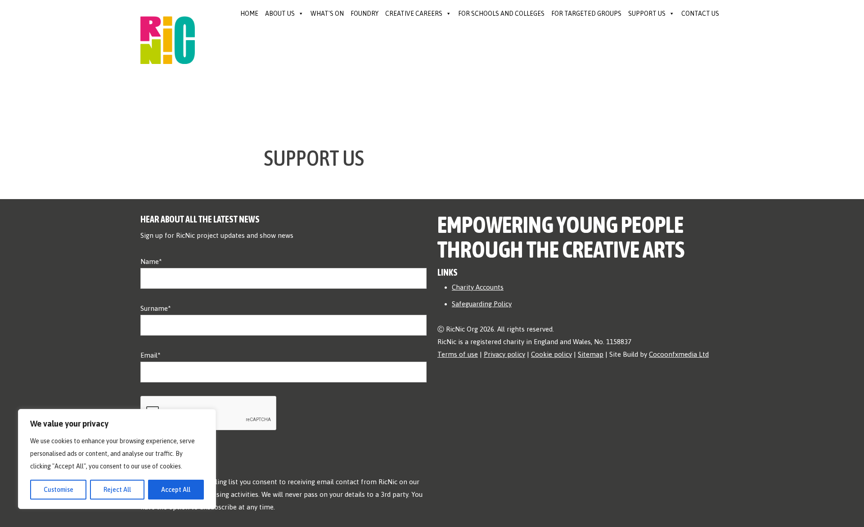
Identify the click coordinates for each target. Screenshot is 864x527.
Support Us (647, 13)
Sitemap (590, 354)
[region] (117, 459)
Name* (151, 261)
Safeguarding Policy (482, 304)
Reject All (117, 489)
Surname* (155, 308)
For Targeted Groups (586, 13)
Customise (58, 489)
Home (249, 13)
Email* (150, 355)
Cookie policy (551, 354)
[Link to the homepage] (167, 31)
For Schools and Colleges (501, 13)
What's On (327, 13)
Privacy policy (504, 354)
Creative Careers (413, 13)
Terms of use (457, 354)
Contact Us (700, 13)
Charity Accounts (478, 287)
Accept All (175, 489)
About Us (280, 13)
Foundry (364, 13)
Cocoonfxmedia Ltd (679, 354)
